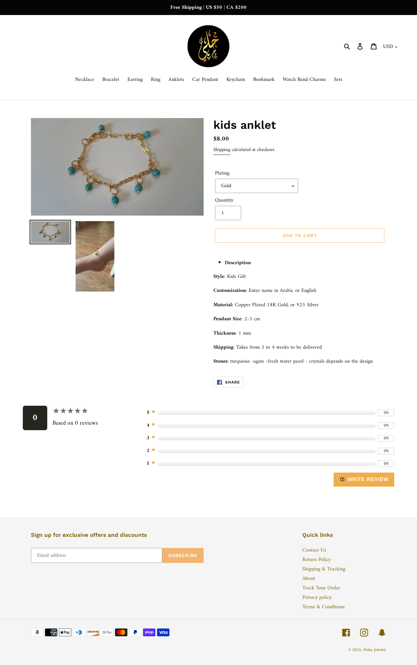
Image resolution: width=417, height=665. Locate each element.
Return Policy (316, 559)
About (308, 578)
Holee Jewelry (375, 650)
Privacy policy (317, 597)
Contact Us (314, 550)
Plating (222, 173)
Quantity (224, 200)
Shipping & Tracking (323, 569)
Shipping (221, 149)
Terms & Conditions (323, 607)
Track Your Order (321, 588)
